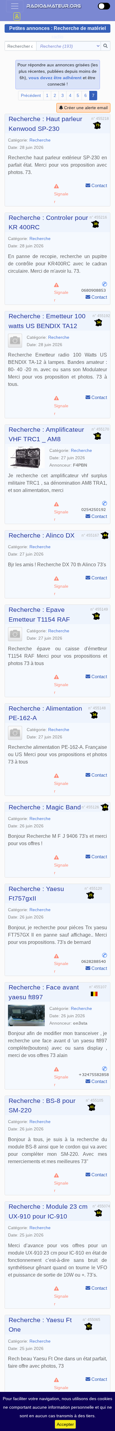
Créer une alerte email (85, 107)
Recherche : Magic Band (45, 807)
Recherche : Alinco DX (42, 535)
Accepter (65, 1424)
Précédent (31, 95)
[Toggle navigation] (14, 6)
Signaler (61, 197)
